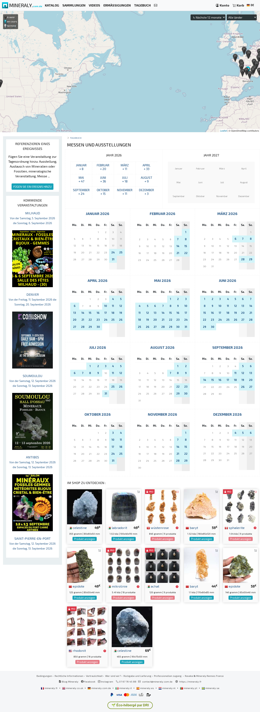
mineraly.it (125, 688)
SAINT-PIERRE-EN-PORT (32, 543)
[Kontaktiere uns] (155, 5)
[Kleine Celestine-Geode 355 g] (84, 506)
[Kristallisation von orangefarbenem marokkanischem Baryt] (201, 506)
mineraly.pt (190, 688)
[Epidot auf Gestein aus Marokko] (240, 565)
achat (154, 586)
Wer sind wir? (113, 675)
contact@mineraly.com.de (157, 681)
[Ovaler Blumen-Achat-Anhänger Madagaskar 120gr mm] (162, 565)
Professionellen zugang (168, 675)
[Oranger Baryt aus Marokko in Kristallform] (201, 565)
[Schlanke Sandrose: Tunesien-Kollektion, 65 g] (162, 506)
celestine (79, 528)
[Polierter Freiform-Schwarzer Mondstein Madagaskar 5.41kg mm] (123, 565)
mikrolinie (119, 586)
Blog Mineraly (69, 681)
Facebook (89, 681)
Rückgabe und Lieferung (137, 675)
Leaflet (223, 130)
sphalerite (236, 528)
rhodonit (79, 650)
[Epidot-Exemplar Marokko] (84, 565)
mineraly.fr (51, 688)
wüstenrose (159, 528)
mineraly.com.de (101, 688)
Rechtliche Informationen (69, 675)
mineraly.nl (169, 688)
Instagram (106, 681)
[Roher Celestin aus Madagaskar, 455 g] (132, 626)
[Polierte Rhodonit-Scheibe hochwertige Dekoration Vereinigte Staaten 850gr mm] (87, 626)
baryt (193, 528)
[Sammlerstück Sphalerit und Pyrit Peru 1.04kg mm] (240, 506)
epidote (78, 586)
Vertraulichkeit (94, 675)
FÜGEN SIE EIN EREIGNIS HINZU (32, 186)
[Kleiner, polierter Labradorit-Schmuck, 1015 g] (123, 506)
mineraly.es (147, 688)
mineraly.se (212, 688)
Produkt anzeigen (84, 539)
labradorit (119, 528)
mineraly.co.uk (74, 688)
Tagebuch (75, 137)
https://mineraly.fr (190, 681)
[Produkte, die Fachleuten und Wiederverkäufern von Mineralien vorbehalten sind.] (177, 528)
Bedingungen (44, 675)
